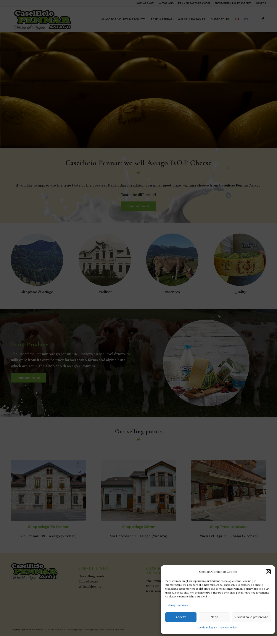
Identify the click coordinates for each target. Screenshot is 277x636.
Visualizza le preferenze (251, 617)
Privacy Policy (228, 627)
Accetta (181, 617)
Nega (214, 617)
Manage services (177, 605)
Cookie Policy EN (207, 627)
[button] (268, 571)
